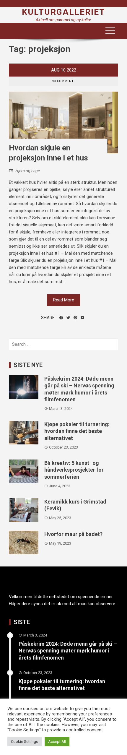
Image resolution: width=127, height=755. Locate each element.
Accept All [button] (57, 741)
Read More (63, 300)
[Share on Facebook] (61, 318)
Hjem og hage (27, 170)
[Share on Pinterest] (75, 318)
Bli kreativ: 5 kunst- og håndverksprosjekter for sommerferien (74, 470)
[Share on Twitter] (68, 318)
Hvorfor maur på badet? (73, 534)
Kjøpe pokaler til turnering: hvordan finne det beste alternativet (77, 431)
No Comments (63, 81)
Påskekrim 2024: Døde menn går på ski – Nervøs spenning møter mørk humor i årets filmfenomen (68, 651)
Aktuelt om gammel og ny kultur (63, 19)
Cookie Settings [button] (24, 741)
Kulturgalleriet (63, 12)
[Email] (82, 318)
